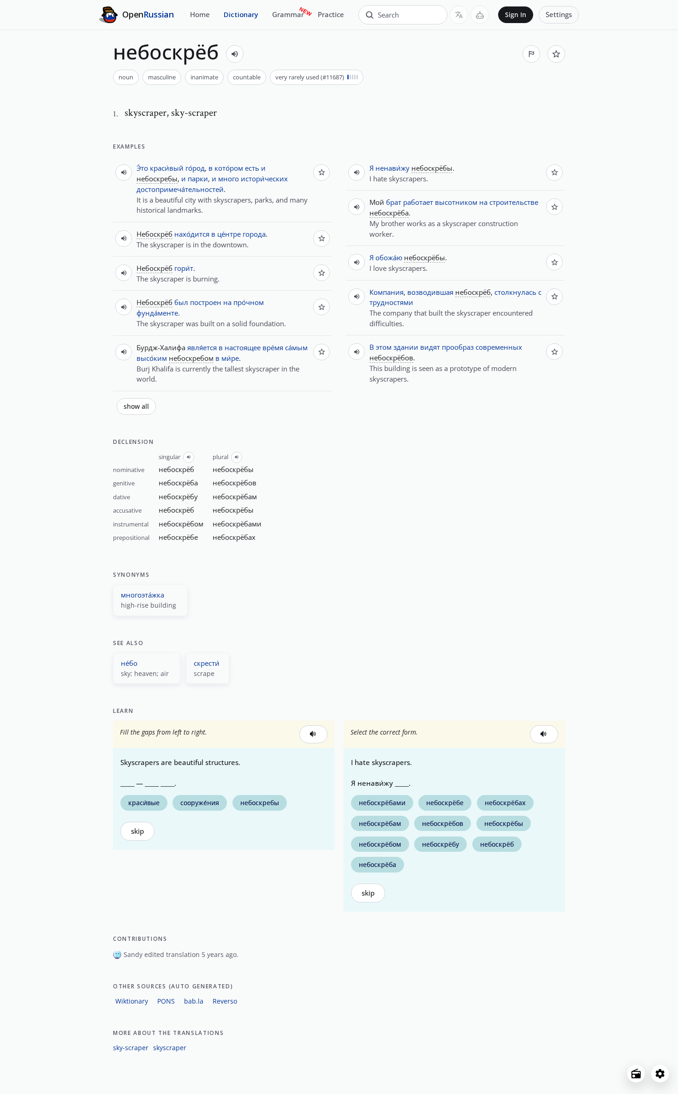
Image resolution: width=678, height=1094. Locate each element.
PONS (166, 1001)
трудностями (391, 302)
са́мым (296, 347)
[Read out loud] (235, 54)
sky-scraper (131, 1047)
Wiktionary (131, 1001)
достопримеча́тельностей (180, 189)
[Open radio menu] (636, 1073)
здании (405, 347)
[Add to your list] (556, 54)
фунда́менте (157, 312)
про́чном (248, 302)
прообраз (458, 347)
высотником (456, 202)
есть (252, 168)
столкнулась (515, 292)
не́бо (129, 663)
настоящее (243, 347)
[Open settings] (660, 1073)
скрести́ (207, 663)
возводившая (430, 292)
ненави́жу (392, 168)
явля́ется (202, 347)
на (227, 302)
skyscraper (169, 1047)
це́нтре (229, 234)
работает (418, 202)
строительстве (513, 202)
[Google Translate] (459, 15)
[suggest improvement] (531, 54)
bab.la (193, 1001)
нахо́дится (191, 234)
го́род (195, 168)
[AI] (479, 15)
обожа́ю (388, 257)
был (181, 302)
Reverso (225, 1001)
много (228, 178)
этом (384, 347)
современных (499, 347)
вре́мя (272, 347)
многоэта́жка (142, 594)
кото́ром (228, 168)
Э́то (142, 168)
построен (205, 302)
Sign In (515, 15)
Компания (386, 292)
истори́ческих (264, 178)
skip (137, 831)
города (254, 234)
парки (198, 178)
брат (393, 202)
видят (430, 347)
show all (136, 406)
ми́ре (230, 358)
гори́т (183, 268)
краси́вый (167, 168)
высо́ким (152, 358)
